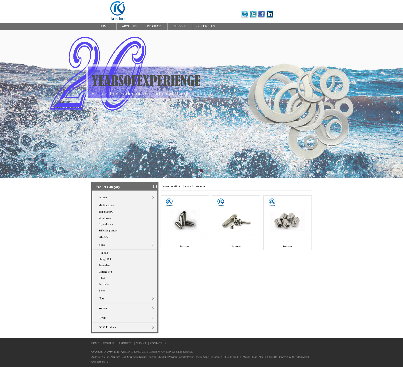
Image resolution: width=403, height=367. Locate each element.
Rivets (102, 317)
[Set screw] (185, 240)
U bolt (102, 278)
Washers (103, 308)
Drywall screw (106, 224)
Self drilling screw (108, 230)
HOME (104, 26)
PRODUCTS (154, 26)
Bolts (102, 244)
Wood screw (105, 218)
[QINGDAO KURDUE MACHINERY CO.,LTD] (117, 21)
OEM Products (107, 327)
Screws (103, 197)
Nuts (101, 298)
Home (185, 186)
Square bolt (104, 265)
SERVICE (180, 26)
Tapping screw (106, 211)
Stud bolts (104, 284)
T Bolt (102, 290)
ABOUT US (129, 26)
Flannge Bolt (105, 259)
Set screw (103, 236)
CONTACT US (205, 26)
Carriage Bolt (105, 271)
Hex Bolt (103, 252)
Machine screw (106, 205)
